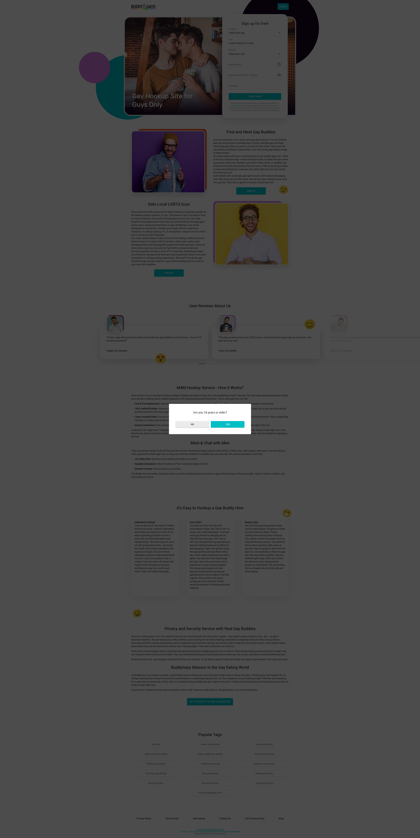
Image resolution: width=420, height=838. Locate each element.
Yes (228, 424)
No (192, 424)
